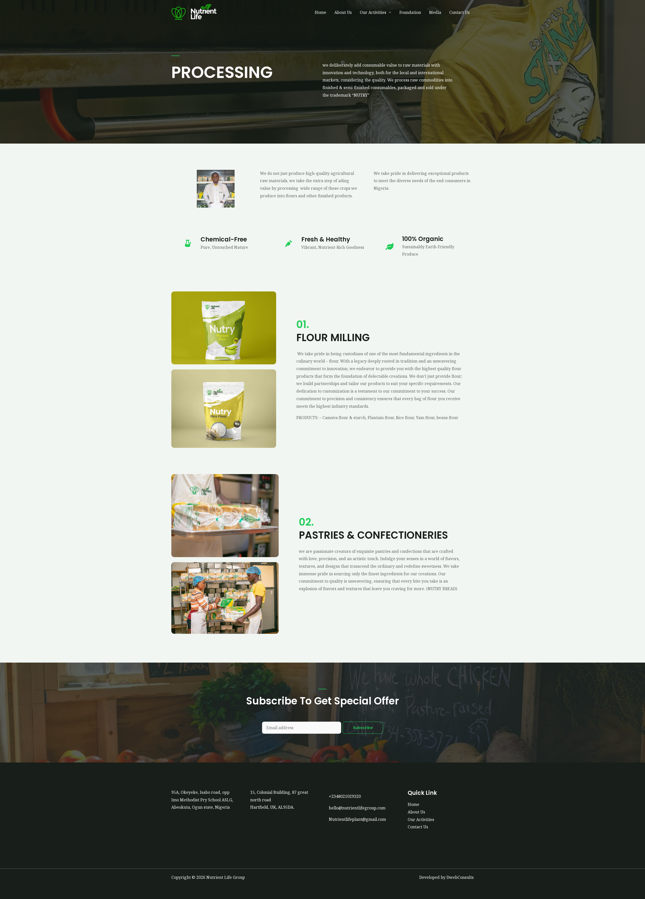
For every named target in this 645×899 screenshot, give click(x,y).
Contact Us (459, 12)
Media (435, 12)
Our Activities (373, 12)
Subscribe (363, 727)
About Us (343, 12)
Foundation (410, 12)
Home (320, 12)
